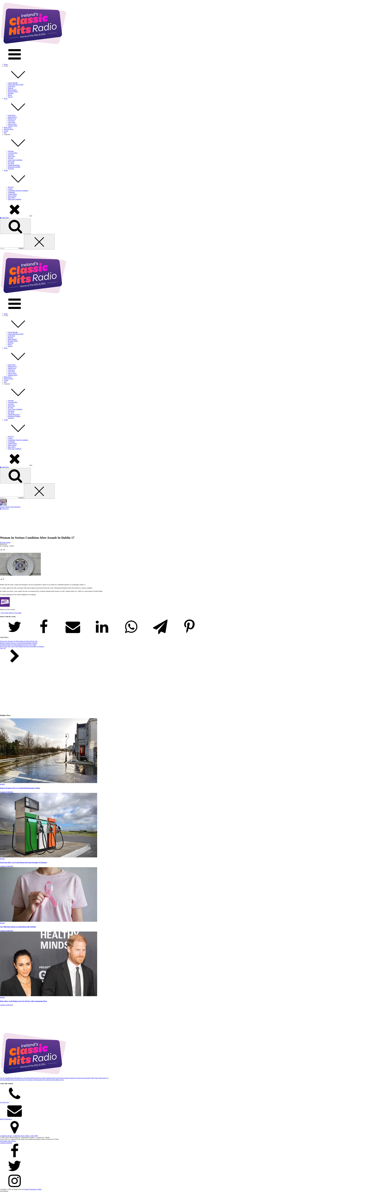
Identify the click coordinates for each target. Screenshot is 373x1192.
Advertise (11, 151)
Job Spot (10, 158)
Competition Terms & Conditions (18, 190)
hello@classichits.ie (6, 1119)
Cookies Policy (12, 194)
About (6, 170)
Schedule (10, 93)
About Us (11, 187)
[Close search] (39, 241)
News (5, 98)
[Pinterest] (189, 633)
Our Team (11, 163)
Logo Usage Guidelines (15, 160)
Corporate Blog (12, 153)
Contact (10, 189)
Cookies (2, 1143)
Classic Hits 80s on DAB (15, 84)
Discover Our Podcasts (25, 1078)
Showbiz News (8, 129)
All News (3, 1080)
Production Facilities (14, 167)
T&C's (2, 1141)
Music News (8, 127)
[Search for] (9, 248)
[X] (14, 633)
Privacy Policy (12, 196)
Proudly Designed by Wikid (32, 1189)
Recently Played (13, 91)
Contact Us (105, 1078)
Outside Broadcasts (14, 165)
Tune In (10, 97)
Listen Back (11, 86)
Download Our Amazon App (76, 1078)
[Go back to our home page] (33, 295)
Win (5, 133)
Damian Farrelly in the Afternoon (10, 507)
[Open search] (15, 226)
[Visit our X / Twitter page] (186, 1166)
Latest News (11, 115)
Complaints (11, 192)
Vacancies (11, 168)
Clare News (11, 122)
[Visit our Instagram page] (186, 1181)
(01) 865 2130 (4, 1102)
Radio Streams (12, 90)
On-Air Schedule (5, 1078)
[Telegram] (160, 633)
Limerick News (12, 126)
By (5, 542)
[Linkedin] (102, 633)
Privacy (14, 1141)
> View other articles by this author (10, 613)
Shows (10, 95)
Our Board (11, 161)
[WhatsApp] (131, 633)
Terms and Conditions (14, 199)
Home (6, 64)
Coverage (11, 154)
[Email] (72, 633)
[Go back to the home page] (33, 46)
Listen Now (4, 217)
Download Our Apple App (40, 1078)
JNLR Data (11, 156)
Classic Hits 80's (13, 83)
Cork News (11, 120)
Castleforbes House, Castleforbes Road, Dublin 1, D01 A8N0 (19, 1136)
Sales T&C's (11, 197)
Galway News (12, 124)
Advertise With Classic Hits (93, 1078)
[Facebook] (43, 633)
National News (12, 117)
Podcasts (10, 88)
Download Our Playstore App (57, 1078)
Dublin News (12, 119)
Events (6, 131)
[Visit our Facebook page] (186, 1151)
